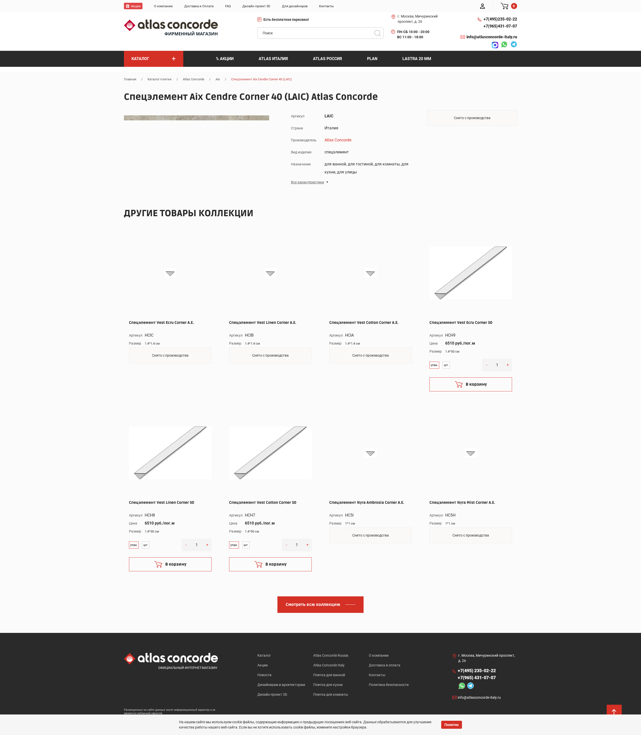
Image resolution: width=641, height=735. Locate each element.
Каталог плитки (159, 79)
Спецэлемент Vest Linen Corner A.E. (262, 322)
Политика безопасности (389, 685)
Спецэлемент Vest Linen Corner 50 (161, 502)
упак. (434, 365)
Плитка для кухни (328, 685)
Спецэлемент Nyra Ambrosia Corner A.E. (366, 502)
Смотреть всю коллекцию (313, 604)
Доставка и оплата (384, 665)
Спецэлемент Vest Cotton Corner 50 (262, 502)
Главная (130, 79)
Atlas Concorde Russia (330, 655)
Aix (218, 79)
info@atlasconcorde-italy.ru (491, 37)
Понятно (451, 725)
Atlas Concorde (193, 79)
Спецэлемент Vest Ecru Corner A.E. (161, 322)
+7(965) (500, 26)
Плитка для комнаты (330, 694)
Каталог (264, 655)
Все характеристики (307, 182)
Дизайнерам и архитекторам (281, 685)
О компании (379, 655)
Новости (264, 675)
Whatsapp (502, 45)
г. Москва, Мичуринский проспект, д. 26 (418, 19)
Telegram (512, 45)
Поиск (378, 33)
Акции (262, 665)
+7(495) (500, 19)
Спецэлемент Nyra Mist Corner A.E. (462, 502)
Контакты (377, 675)
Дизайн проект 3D (272, 694)
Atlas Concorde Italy (329, 665)
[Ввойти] (482, 6)
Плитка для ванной (329, 675)
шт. (446, 365)
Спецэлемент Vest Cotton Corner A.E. (363, 322)
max (493, 45)
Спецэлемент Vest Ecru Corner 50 (460, 322)
